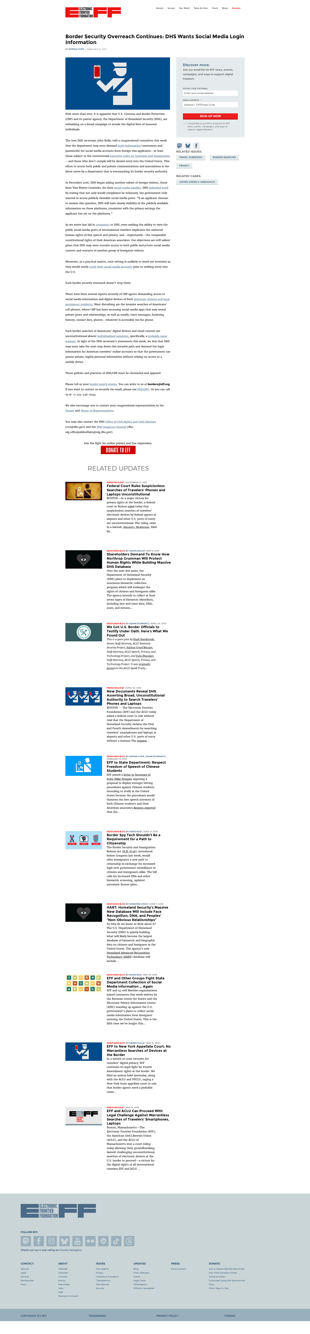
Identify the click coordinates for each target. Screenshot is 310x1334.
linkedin (103, 1241)
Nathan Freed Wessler (139, 647)
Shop (225, 8)
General (25, 1269)
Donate (236, 8)
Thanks (229, 1315)
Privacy (184, 165)
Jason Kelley (137, 551)
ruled (131, 506)
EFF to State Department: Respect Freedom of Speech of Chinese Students (136, 766)
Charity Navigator (70, 1250)
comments (103, 224)
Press (23, 1284)
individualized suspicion (112, 336)
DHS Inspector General (111, 426)
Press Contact (178, 1269)
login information (129, 145)
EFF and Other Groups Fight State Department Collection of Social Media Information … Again (136, 982)
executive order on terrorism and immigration (140, 156)
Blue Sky (64, 1241)
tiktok (116, 1241)
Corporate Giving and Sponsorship (227, 1280)
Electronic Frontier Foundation (93, 14)
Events (137, 1276)
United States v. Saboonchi (197, 181)
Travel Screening (190, 157)
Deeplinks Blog (116, 551)
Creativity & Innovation (107, 1276)
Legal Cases (140, 1280)
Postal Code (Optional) (195, 88)
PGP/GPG (143, 389)
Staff (60, 1292)
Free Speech (102, 1269)
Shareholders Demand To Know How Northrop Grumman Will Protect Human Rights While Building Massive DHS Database (139, 560)
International (102, 1284)
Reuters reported (144, 807)
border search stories (103, 384)
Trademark (97, 1315)
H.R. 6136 (129, 851)
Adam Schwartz (139, 623)
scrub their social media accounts (110, 266)
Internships (64, 1284)
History (61, 1280)
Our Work (184, 8)
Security (25, 1276)
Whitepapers (140, 1284)
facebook (39, 1241)
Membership (27, 1280)
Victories (62, 1276)
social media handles (127, 187)
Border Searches (224, 157)
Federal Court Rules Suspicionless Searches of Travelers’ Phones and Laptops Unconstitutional (136, 490)
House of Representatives (97, 410)
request (142, 740)
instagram (51, 1241)
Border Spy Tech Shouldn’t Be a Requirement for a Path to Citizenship (133, 839)
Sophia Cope (76, 49)
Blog (136, 1269)
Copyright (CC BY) (33, 1315)
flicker (90, 1241)
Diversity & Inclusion (68, 1296)
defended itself (158, 187)
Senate (69, 410)
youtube (77, 1241)
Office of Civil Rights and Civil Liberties (130, 421)
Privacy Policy (167, 1315)
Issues (171, 8)
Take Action (201, 8)
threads (129, 1241)
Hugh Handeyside (143, 639)
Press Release (115, 482)
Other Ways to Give (219, 1288)
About (159, 8)
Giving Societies (217, 1276)
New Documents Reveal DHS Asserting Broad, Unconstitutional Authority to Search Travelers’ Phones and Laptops (136, 697)
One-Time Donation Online (223, 1272)
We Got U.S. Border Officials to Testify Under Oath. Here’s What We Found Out (137, 631)
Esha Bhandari (145, 655)
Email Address (191, 100)
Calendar (63, 1269)
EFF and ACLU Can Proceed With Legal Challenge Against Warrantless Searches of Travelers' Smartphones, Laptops (138, 1117)
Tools (215, 8)
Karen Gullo (137, 1043)
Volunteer (63, 1272)
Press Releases (141, 1272)
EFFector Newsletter (144, 1288)
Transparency (103, 1280)
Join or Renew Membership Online (227, 1269)
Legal (23, 1272)
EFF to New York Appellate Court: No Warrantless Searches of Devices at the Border (139, 1050)
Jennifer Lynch (138, 904)
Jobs (60, 1288)
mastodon (26, 1241)
